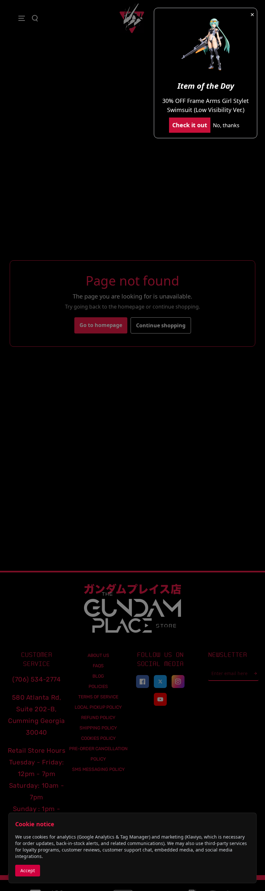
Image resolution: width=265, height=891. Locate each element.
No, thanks (226, 125)
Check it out (189, 125)
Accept (27, 870)
